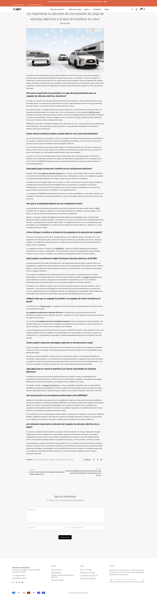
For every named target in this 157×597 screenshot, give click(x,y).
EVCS (98, 208)
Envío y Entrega (85, 570)
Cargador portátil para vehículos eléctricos (62, 576)
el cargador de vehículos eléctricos (50, 173)
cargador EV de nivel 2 (51, 385)
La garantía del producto (88, 575)
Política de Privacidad (87, 578)
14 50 (35, 459)
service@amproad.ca (19, 578)
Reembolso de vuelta (87, 573)
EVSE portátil (45, 306)
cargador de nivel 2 (90, 277)
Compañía (96, 9)
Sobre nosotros (56, 570)
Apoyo (86, 9)
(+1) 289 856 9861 (18, 575)
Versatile (70, 459)
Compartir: (87, 459)
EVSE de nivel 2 (94, 112)
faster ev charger (55, 459)
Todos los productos (57, 9)
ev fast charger (43, 459)
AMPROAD (60, 248)
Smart (64, 459)
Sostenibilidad (56, 573)
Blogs (107, 9)
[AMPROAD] (17, 9)
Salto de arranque (75, 9)
